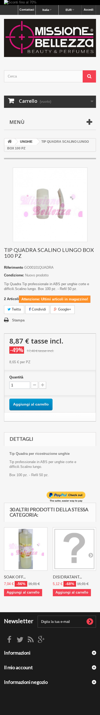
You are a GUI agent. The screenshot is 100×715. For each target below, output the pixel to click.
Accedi (88, 9)
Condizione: (14, 275)
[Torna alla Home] (10, 141)
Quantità (16, 377)
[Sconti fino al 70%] (50, 2)
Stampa (18, 320)
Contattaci (26, 9)
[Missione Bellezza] (50, 38)
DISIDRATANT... (67, 576)
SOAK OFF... (15, 576)
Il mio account (18, 667)
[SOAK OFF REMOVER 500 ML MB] (25, 549)
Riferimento (13, 267)
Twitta (16, 309)
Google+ (64, 309)
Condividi (38, 309)
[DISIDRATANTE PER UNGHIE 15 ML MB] (74, 549)
